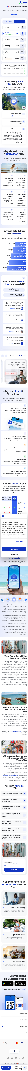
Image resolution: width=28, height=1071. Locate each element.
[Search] (15, 2)
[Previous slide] (6, 356)
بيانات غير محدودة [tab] (8, 21)
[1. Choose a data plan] (15, 371)
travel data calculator (17, 731)
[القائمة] (2, 2)
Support (24, 1033)
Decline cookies (14, 554)
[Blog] (14, 903)
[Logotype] (23, 2)
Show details (19, 541)
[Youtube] (12, 1058)
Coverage (15, 116)
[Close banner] (25, 516)
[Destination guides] (14, 930)
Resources (23, 1026)
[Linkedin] (16, 1058)
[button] (14, 27)
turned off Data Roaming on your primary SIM (14, 774)
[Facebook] (23, 1058)
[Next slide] (2, 356)
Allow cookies (14, 549)
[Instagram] (8, 1058)
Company (23, 1020)
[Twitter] (20, 1058)
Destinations (23, 1013)
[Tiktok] (5, 1058)
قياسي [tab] (19, 21)
